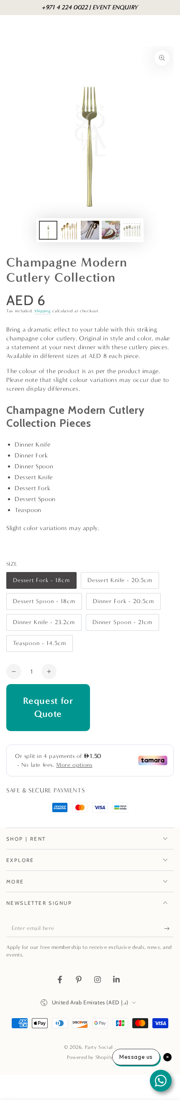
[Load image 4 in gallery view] (111, 230)
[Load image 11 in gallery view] (132, 230)
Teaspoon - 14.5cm (39, 646)
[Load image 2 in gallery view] (69, 230)
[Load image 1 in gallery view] (48, 230)
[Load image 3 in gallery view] (90, 230)
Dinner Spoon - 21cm (122, 625)
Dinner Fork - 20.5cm (123, 604)
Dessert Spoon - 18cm (44, 604)
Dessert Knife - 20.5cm (119, 583)
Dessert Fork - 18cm (41, 583)
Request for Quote (48, 707)
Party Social (100, 1047)
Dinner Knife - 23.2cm (44, 625)
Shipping (42, 311)
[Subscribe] (169, 929)
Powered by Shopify (90, 1057)
